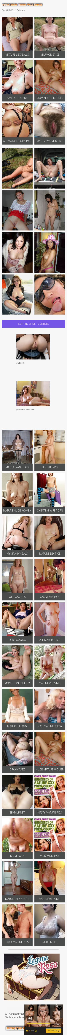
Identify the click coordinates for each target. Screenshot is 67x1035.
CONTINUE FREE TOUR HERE (33, 323)
